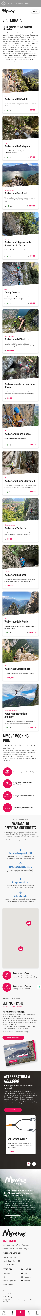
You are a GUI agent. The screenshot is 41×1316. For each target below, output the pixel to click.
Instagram (27, 1277)
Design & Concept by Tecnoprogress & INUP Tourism (17, 1300)
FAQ (3, 1277)
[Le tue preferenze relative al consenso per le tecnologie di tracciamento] (39, 987)
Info (12, 1314)
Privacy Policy (7, 1294)
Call (28, 1314)
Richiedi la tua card (12, 1038)
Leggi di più (12, 1217)
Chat (37, 1314)
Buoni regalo (6, 1273)
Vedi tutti (11, 1110)
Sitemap (5, 1291)
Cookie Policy (7, 1297)
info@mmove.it (23, 3)
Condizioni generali (9, 1281)
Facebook (27, 1273)
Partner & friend (7, 1284)
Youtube (27, 1281)
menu (35, 11)
